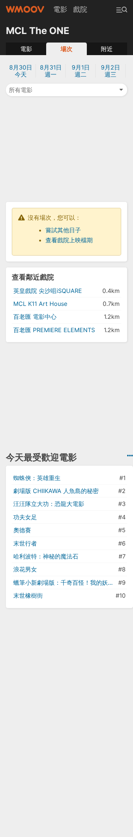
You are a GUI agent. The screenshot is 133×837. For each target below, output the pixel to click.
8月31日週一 (51, 71)
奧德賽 (22, 530)
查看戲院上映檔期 (69, 240)
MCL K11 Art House (40, 303)
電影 (60, 9)
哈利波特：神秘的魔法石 (45, 556)
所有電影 (21, 90)
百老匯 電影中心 (35, 316)
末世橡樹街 (28, 595)
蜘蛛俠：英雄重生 (37, 478)
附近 (107, 49)
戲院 (80, 9)
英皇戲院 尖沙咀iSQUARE (47, 290)
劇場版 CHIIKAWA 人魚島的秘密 (56, 491)
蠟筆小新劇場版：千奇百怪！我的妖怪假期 (65, 582)
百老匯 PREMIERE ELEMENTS (54, 330)
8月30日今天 (20, 71)
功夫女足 (25, 517)
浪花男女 (25, 569)
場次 (66, 49)
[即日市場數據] (130, 455)
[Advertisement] (66, 148)
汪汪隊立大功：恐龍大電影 (48, 503)
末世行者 (25, 543)
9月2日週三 (110, 71)
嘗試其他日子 (63, 230)
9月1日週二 (81, 71)
